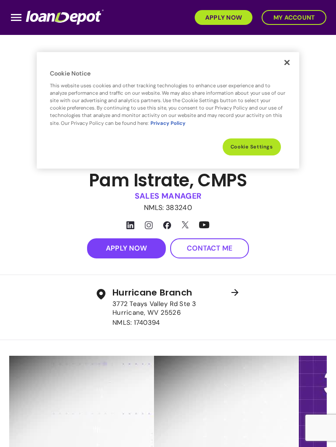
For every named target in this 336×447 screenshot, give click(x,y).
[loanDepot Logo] (65, 16)
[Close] (287, 62)
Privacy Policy (168, 123)
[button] (222, 16)
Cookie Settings (252, 147)
